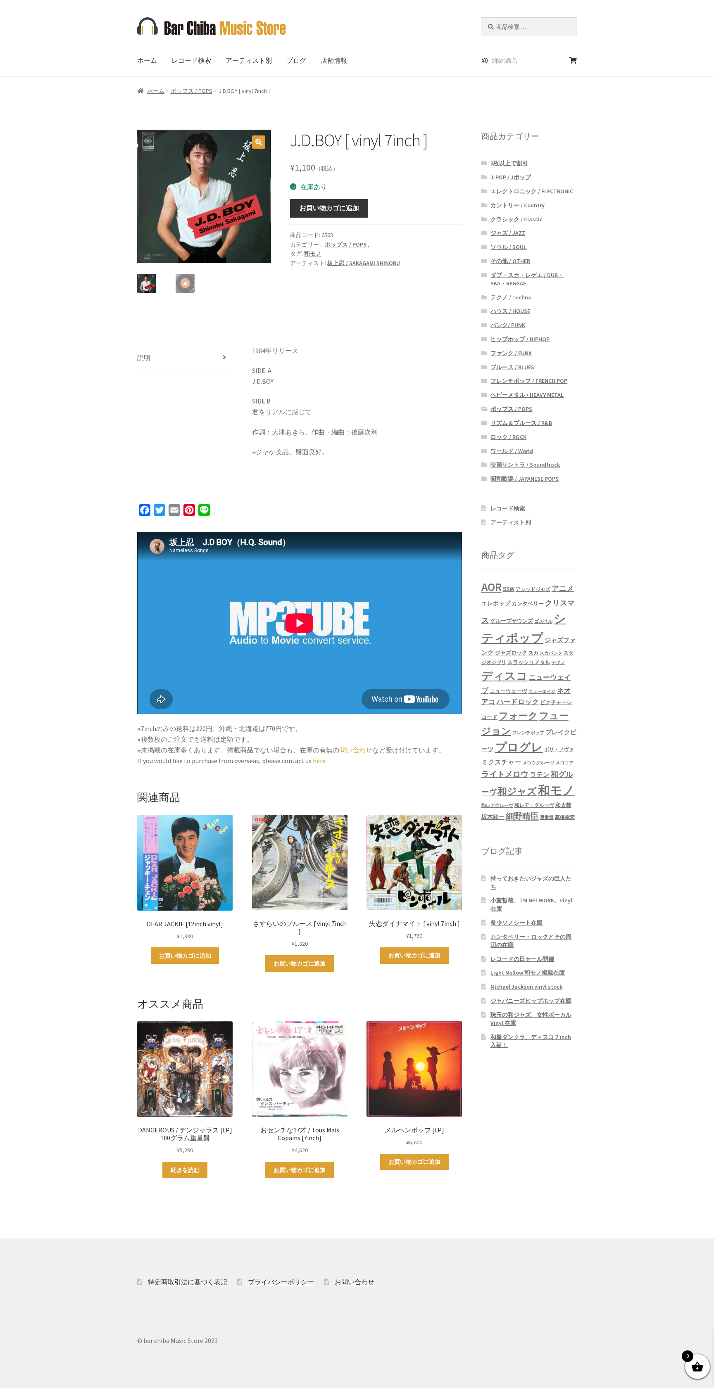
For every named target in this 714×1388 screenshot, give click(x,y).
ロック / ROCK (508, 437)
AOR (491, 587)
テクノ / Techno (510, 297)
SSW (508, 589)
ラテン (540, 774)
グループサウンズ (511, 620)
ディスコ (504, 676)
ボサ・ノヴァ (559, 749)
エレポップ (495, 603)
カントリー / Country (517, 205)
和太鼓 (563, 805)
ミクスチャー (501, 762)
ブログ (296, 60)
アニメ (563, 588)
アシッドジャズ (533, 589)
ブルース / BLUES (512, 367)
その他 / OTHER (510, 261)
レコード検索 (191, 60)
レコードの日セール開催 (522, 959)
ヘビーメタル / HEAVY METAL (527, 395)
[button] (258, 142)
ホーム (147, 60)
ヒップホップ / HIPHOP (520, 339)
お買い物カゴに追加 (329, 208)
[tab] (185, 358)
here (319, 761)
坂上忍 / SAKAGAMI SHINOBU (363, 263)
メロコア (564, 763)
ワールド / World (511, 451)
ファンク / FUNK (511, 353)
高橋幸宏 (565, 817)
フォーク (518, 715)
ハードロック (518, 701)
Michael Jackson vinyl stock (526, 986)
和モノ (312, 253)
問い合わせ (355, 750)
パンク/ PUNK (507, 325)
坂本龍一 (493, 817)
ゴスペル (543, 621)
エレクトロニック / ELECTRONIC (531, 191)
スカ (533, 653)
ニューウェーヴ (508, 691)
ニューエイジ (542, 691)
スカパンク (551, 653)
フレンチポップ (528, 733)
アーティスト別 (249, 60)
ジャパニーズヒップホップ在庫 (530, 1000)
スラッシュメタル (528, 662)
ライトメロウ (504, 774)
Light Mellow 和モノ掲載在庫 (527, 972)
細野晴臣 (522, 816)
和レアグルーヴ (497, 805)
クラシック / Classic (516, 219)
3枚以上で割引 (509, 163)
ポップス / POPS (191, 91)
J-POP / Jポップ (510, 177)
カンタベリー (528, 603)
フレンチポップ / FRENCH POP (528, 380)
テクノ (558, 662)
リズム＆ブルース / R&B (521, 423)
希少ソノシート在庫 (516, 922)
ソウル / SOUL (508, 247)
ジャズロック (511, 652)
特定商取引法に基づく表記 (187, 1282)
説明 (143, 358)
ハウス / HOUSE (510, 311)
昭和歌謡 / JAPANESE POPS (524, 478)
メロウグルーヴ (538, 763)
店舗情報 (334, 60)
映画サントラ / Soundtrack (525, 464)
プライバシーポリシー (281, 1282)
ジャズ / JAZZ (507, 233)
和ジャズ (517, 791)
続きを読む (185, 1170)
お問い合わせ (354, 1282)
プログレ (519, 747)
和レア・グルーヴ (534, 805)
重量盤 (547, 817)
